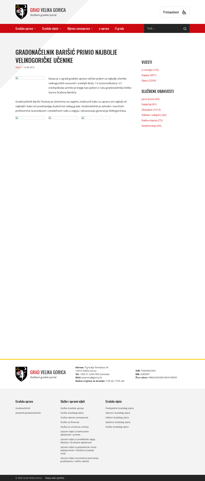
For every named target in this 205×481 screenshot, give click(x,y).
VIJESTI (147, 62)
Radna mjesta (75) (152, 120)
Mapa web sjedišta (54, 477)
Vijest (18, 67)
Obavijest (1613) (151, 109)
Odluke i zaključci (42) (154, 115)
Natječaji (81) (149, 104)
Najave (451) (149, 75)
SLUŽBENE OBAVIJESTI (158, 91)
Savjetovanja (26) (151, 125)
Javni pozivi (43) (151, 99)
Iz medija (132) (150, 70)
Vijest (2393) (149, 80)
